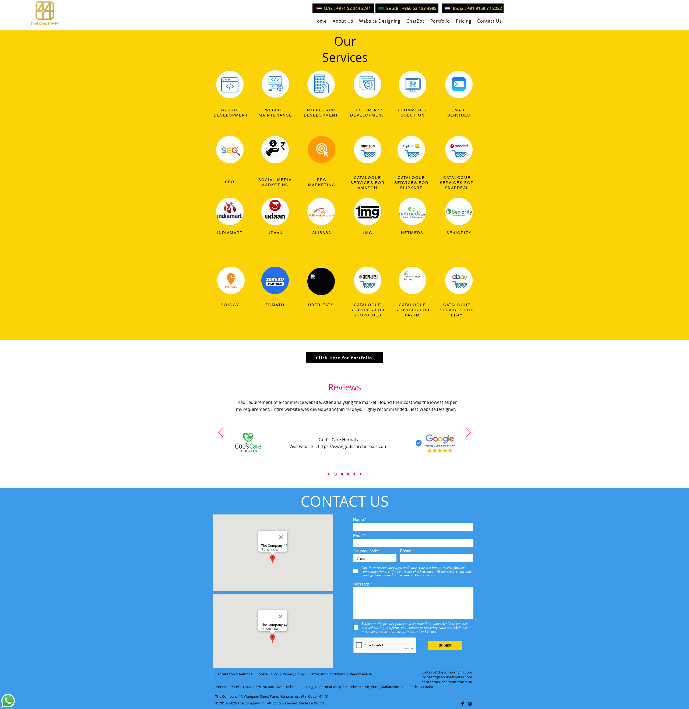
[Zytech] (360, 474)
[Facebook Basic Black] (462, 703)
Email (358, 536)
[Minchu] (328, 474)
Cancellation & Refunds (233, 674)
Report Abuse (361, 674)
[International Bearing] (348, 474)
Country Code (365, 551)
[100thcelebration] (341, 474)
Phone (405, 551)
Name (358, 519)
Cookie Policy (267, 674)
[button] (379, 21)
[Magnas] (354, 474)
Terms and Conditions (327, 674)
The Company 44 (251, 703)
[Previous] (220, 433)
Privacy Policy (294, 674)
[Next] (468, 433)
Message (361, 584)
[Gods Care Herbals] (335, 474)
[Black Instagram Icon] (469, 703)
